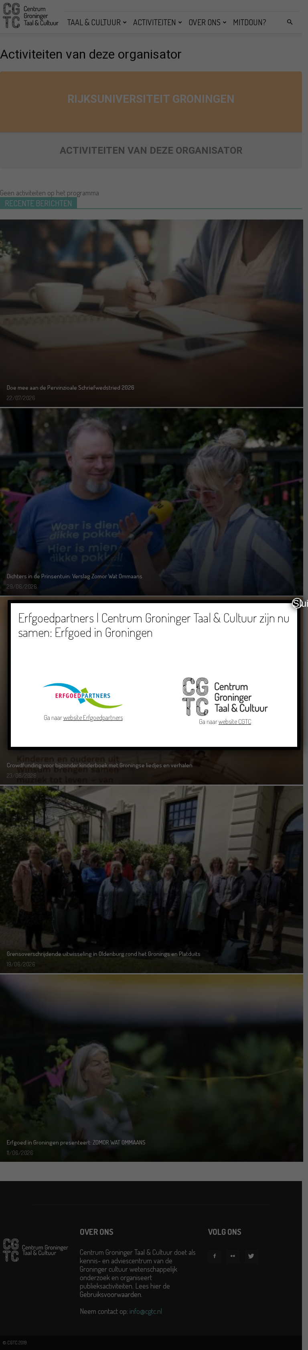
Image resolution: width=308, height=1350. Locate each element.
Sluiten (297, 603)
